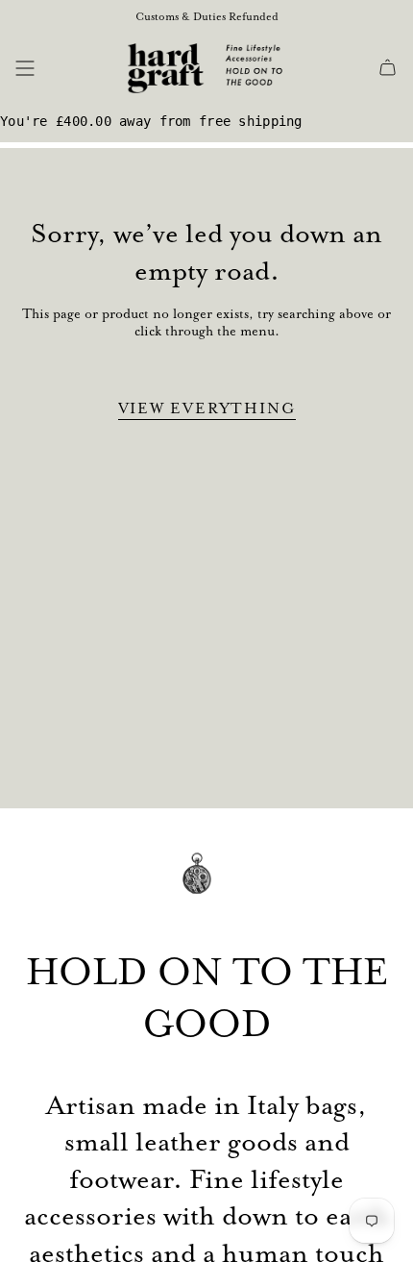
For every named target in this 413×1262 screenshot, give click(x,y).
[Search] (54, 68)
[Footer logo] (206, 887)
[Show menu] (25, 68)
